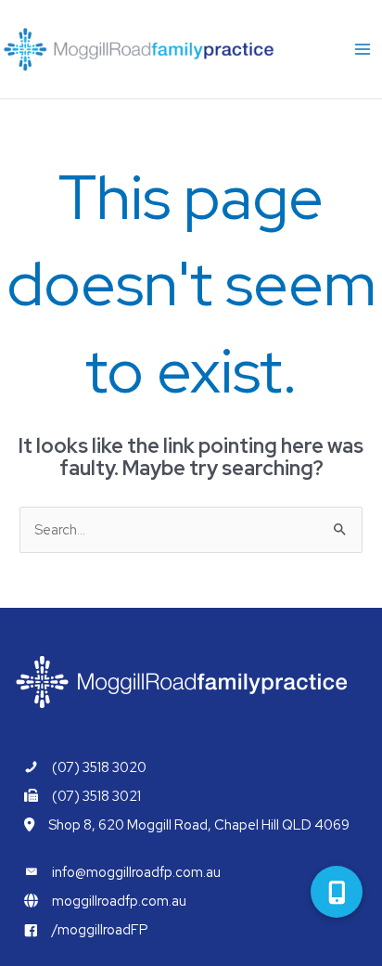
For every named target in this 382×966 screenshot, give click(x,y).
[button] (337, 892)
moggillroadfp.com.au (119, 900)
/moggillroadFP (100, 929)
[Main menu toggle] (362, 49)
